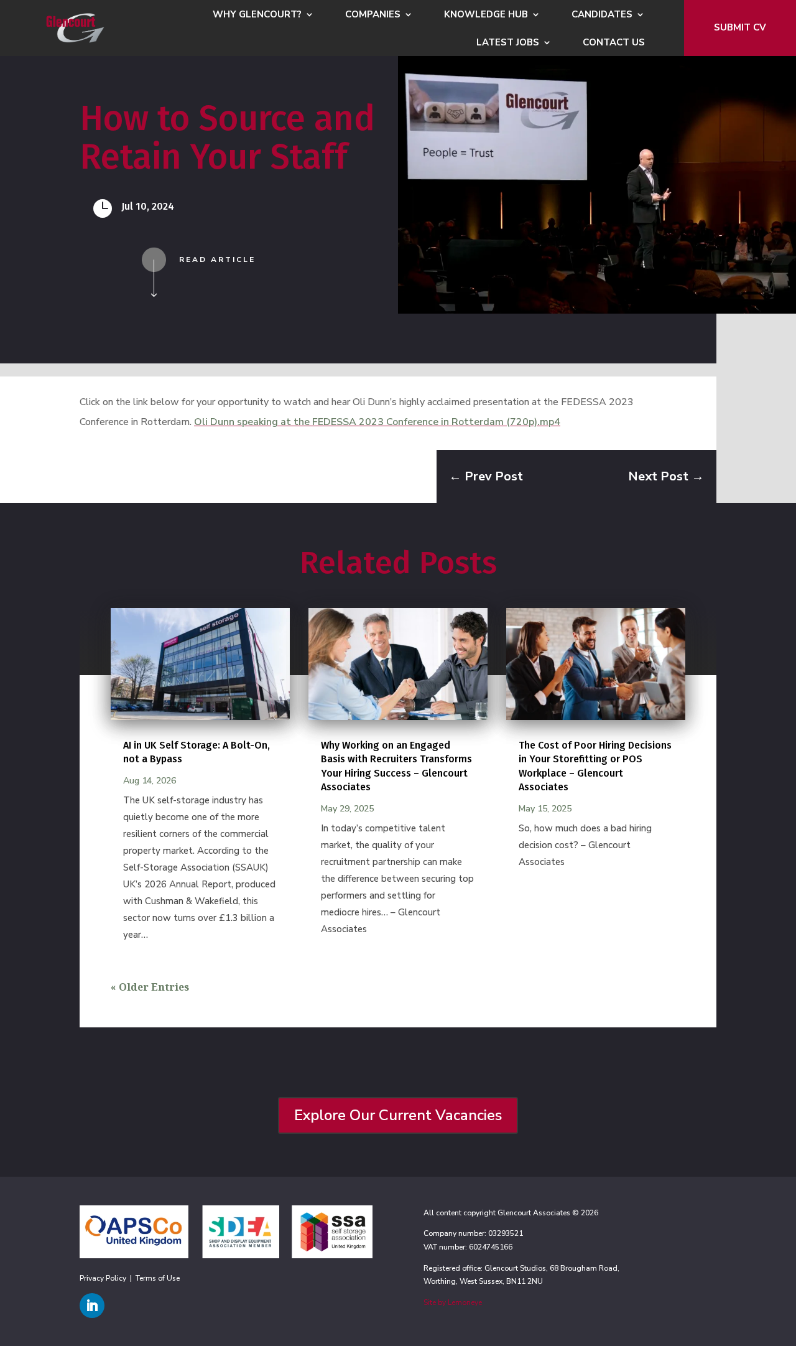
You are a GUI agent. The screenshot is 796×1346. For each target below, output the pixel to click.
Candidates (602, 15)
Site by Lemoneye (452, 1302)
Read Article (217, 259)
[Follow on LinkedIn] (92, 1305)
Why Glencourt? (257, 15)
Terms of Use (158, 1278)
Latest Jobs (507, 43)
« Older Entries (150, 987)
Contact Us (614, 43)
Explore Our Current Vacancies (398, 1115)
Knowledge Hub (486, 15)
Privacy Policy (103, 1278)
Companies (372, 15)
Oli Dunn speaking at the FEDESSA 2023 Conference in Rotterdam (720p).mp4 (377, 422)
